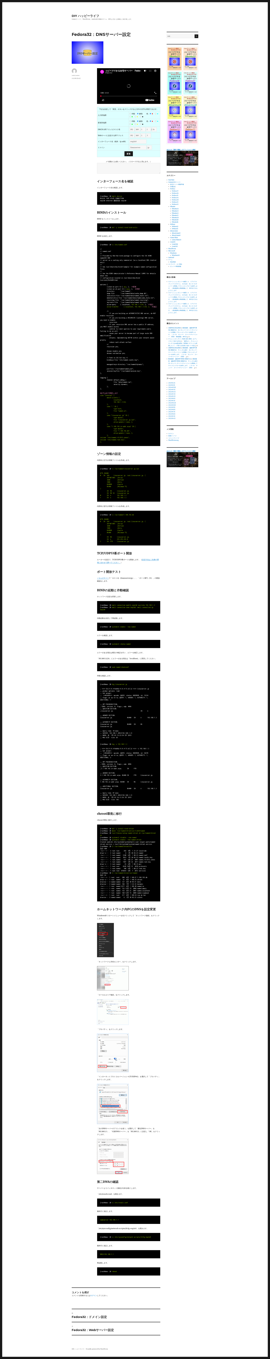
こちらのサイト (103, 578)
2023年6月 (171, 398)
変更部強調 (102, 123)
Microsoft (171, 251)
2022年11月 (172, 405)
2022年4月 (172, 418)
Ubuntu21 (175, 215)
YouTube (171, 180)
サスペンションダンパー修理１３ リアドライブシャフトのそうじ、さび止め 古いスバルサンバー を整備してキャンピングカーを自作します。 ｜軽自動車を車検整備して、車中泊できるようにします (182, 286)
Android (171, 257)
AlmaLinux (174, 231)
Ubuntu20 (175, 218)
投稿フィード (172, 436)
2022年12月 (172, 403)
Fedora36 (175, 193)
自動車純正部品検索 (174, 328)
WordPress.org (173, 440)
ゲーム (170, 260)
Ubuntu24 (175, 209)
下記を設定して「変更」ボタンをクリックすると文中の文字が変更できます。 (128, 109)
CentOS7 (175, 246)
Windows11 (176, 255)
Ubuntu (172, 206)
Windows (173, 253)
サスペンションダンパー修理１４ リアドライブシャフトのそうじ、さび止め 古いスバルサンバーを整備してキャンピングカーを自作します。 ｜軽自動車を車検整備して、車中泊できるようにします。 (182, 297)
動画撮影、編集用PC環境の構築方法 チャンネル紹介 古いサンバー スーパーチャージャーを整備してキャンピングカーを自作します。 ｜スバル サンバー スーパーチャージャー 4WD (182, 352)
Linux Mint (174, 237)
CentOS (172, 242)
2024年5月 (171, 389)
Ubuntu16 (175, 222)
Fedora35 (175, 195)
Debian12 (175, 226)
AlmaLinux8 (176, 235)
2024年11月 (172, 387)
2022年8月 (171, 409)
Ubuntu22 (175, 213)
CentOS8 (175, 244)
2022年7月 (171, 412)
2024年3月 (172, 394)
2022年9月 (171, 407)
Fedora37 (175, 191)
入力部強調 (102, 115)
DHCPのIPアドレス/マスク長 (109, 129)
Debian (172, 224)
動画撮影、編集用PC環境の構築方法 (179, 359)
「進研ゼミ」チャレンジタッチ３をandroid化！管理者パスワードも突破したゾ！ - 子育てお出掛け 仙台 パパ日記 (183, 343)
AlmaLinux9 (176, 233)
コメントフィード (173, 438)
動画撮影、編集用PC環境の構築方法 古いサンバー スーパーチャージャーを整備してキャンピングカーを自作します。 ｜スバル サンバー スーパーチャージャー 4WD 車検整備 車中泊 (182, 332)
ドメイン (101, 147)
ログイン (93, 1295)
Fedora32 (175, 204)
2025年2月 (171, 383)
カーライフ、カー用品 (175, 264)
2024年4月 (172, 392)
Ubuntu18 (175, 220)
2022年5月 (171, 416)
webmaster (76, 75)
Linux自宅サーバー (174, 182)
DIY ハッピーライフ (85, 16)
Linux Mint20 (176, 240)
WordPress (172, 249)
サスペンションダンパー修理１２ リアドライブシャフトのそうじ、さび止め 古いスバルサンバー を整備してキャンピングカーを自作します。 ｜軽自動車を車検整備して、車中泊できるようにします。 (182, 308)
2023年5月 (171, 401)
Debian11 (175, 229)
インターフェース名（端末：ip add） (112, 141)
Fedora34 (175, 198)
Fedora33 (175, 202)
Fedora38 (175, 200)
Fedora (172, 189)
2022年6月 (171, 414)
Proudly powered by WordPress (97, 1349)
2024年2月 (172, 396)
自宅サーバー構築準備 (177, 184)
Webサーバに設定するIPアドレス (110, 135)
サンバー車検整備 (175, 266)
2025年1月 (171, 385)
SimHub (173, 262)
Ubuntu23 (175, 211)
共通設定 (173, 186)
